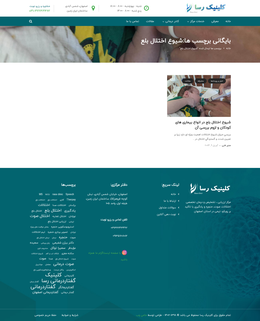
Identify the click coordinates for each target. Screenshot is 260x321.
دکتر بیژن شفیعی (63, 242)
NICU (47, 194)
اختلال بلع (53, 210)
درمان (54, 237)
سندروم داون (42, 248)
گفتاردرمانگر (66, 287)
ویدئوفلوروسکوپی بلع (42, 269)
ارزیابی (71, 221)
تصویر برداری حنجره (58, 232)
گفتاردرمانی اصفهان (45, 292)
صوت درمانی (63, 263)
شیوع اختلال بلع (62, 258)
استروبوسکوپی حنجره (62, 227)
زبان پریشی (45, 243)
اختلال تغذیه (59, 216)
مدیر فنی (226, 145)
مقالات (150, 21)
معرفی (215, 21)
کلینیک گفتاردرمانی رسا (58, 277)
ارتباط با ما (170, 200)
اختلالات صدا (59, 205)
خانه (228, 21)
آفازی (62, 199)
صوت (42, 258)
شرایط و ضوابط (70, 315)
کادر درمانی (172, 21)
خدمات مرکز (197, 21)
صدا (51, 259)
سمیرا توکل (58, 248)
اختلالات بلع (52, 199)
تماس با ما (132, 21)
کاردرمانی (69, 276)
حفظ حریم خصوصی (45, 315)
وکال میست (59, 269)
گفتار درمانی (67, 292)
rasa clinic (57, 194)
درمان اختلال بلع (43, 237)
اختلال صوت (40, 215)
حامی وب (141, 315)
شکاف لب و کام (52, 253)
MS (41, 194)
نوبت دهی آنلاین (166, 214)
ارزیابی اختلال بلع (57, 221)
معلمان (48, 264)
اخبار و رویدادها (217, 81)
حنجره (63, 237)
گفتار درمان (34, 281)
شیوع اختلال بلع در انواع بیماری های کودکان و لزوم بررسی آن (203, 124)
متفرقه (201, 81)
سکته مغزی (68, 253)
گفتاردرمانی (43, 286)
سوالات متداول (167, 207)
